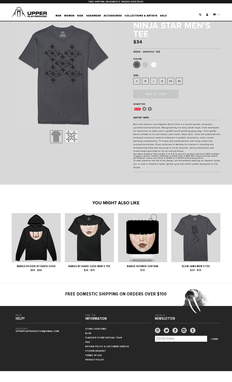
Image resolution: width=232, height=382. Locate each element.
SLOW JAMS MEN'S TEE (196, 266)
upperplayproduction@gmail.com (37, 331)
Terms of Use (93, 355)
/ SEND (214, 339)
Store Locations (95, 328)
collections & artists (141, 15)
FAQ (87, 342)
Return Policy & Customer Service (107, 346)
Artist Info (141, 117)
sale (163, 15)
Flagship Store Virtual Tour (103, 337)
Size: (136, 75)
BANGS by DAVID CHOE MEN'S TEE (89, 266)
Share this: (139, 104)
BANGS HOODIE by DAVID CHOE (36, 266)
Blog (88, 333)
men (58, 15)
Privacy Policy (94, 359)
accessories (113, 15)
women (69, 15)
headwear (93, 15)
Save (138, 109)
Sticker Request (95, 350)
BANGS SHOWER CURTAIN (142, 266)
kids (80, 15)
